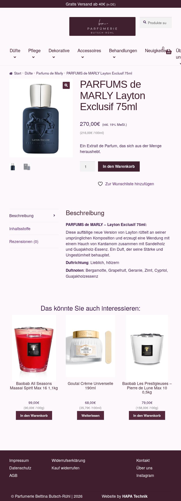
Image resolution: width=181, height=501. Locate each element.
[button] (66, 85)
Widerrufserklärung (68, 460)
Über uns (144, 467)
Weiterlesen (90, 415)
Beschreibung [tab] (21, 215)
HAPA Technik (135, 496)
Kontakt (143, 460)
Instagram (145, 475)
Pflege (34, 50)
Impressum (19, 460)
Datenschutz (20, 467)
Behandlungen (123, 50)
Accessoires (89, 50)
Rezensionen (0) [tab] (23, 241)
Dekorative (59, 50)
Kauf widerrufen (65, 467)
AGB (13, 475)
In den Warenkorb (119, 166)
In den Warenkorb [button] (34, 415)
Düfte (15, 50)
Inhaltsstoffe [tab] (19, 228)
